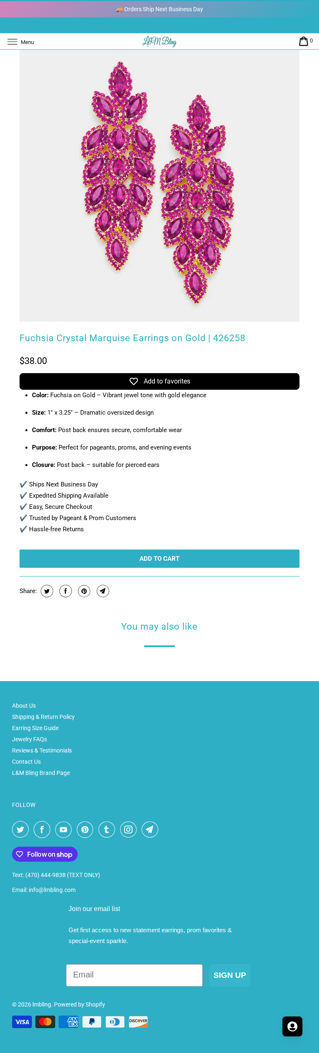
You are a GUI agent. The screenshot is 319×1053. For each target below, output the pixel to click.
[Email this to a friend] (102, 591)
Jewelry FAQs (29, 739)
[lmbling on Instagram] (130, 829)
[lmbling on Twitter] (22, 829)
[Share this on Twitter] (46, 591)
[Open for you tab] (292, 1026)
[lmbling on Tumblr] (108, 829)
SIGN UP (229, 975)
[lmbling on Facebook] (44, 829)
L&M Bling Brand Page (41, 773)
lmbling (41, 1004)
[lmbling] (159, 41)
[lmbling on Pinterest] (87, 829)
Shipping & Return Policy (43, 716)
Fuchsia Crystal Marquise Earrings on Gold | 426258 (132, 338)
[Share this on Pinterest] (83, 591)
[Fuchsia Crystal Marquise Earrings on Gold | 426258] (159, 182)
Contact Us (26, 761)
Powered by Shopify (79, 1004)
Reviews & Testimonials (42, 750)
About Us (24, 705)
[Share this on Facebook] (64, 591)
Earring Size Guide (35, 728)
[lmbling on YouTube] (65, 829)
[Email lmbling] (152, 829)
